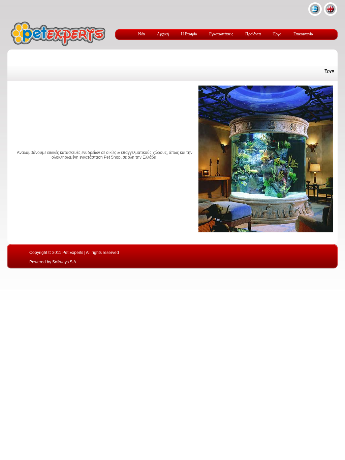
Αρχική (163, 34)
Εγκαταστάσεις (221, 34)
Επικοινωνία (303, 34)
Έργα (277, 34)
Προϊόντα (253, 34)
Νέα (141, 34)
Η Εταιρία (189, 34)
